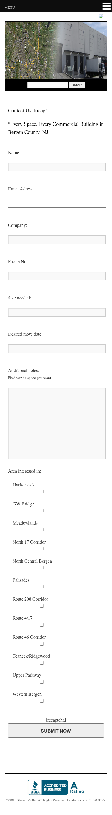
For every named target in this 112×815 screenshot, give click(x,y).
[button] (106, 6)
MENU (10, 7)
